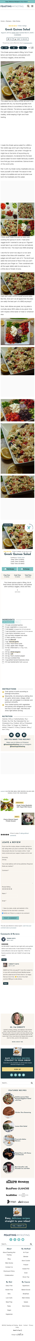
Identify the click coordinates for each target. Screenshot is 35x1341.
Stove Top (16, 793)
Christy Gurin (21, 557)
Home (3, 21)
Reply (4, 959)
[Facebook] (11, 1075)
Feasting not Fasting (12, 6)
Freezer (25, 1264)
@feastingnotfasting (11, 744)
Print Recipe (10, 569)
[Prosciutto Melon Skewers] (9, 1145)
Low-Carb (9, 1298)
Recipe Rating (6, 887)
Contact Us (9, 1267)
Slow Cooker (26, 1260)
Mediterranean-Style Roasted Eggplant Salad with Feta (23, 1098)
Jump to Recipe (21, 39)
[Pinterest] (15, 1075)
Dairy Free (9, 1285)
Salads (28, 791)
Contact (25, 1325)
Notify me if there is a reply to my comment (16, 913)
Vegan (9, 1310)
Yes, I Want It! (18, 1226)
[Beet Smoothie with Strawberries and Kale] (9, 1173)
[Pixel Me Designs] (20, 1334)
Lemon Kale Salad (21, 1126)
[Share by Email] (11, 735)
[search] (28, 6)
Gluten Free (9, 791)
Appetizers (25, 1285)
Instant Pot (25, 1269)
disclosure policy (28, 43)
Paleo (9, 1306)
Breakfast (26, 1294)
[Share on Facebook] (24, 735)
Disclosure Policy (9, 1271)
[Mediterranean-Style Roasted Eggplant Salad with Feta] (9, 1103)
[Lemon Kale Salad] (9, 1131)
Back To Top (16, 1330)
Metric (17, 622)
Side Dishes (16, 21)
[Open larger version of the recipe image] (17, 536)
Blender (25, 1256)
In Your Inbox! (17, 1)
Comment (5, 870)
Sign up (17, 1069)
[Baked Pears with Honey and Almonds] (9, 1159)
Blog (9, 1259)
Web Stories (9, 1263)
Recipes (8, 21)
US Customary (8, 622)
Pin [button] (11, 39)
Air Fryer (26, 1252)
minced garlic (14, 641)
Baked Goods (26, 1289)
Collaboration (9, 1275)
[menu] (32, 6)
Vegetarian (23, 793)
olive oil (13, 639)
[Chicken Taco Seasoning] (9, 1117)
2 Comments (17, 34)
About (20, 1325)
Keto (9, 1294)
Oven (26, 1273)
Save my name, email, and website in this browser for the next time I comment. (15, 909)
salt (11, 654)
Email (4, 901)
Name (4, 893)
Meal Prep (17, 791)
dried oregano (15, 652)
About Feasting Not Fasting (9, 1253)
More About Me (17, 1041)
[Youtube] (23, 1075)
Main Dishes (26, 1298)
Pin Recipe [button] (26, 569)
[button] (9, 25)
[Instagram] (19, 1075)
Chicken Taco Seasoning (23, 1112)
